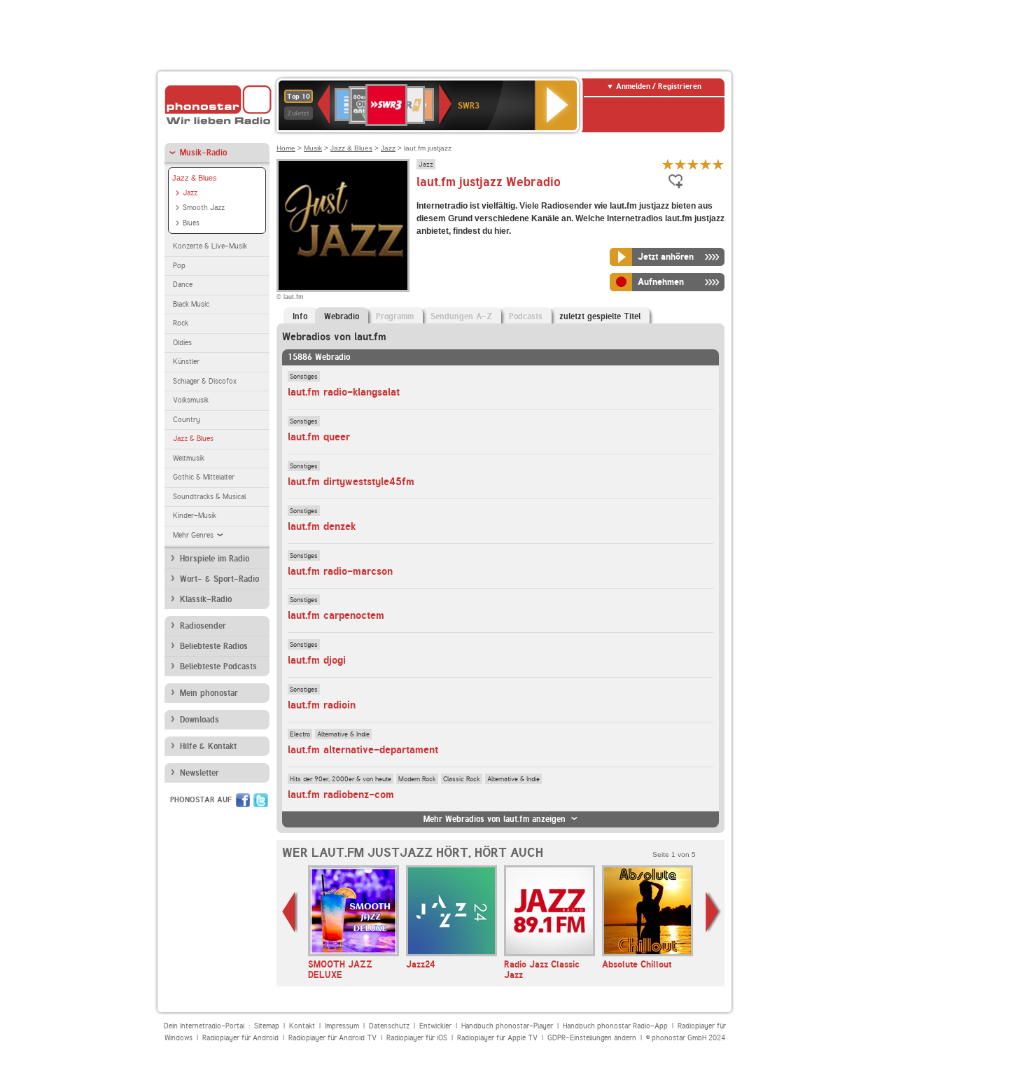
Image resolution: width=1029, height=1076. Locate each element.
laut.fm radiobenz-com (341, 794)
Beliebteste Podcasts (218, 666)
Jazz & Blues (194, 178)
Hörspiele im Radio (214, 559)
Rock (180, 323)
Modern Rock (417, 778)
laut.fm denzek (322, 526)
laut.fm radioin (322, 705)
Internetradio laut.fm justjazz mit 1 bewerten (668, 164)
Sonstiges (304, 376)
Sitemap (266, 1025)
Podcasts (525, 316)
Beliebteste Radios (214, 646)
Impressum (342, 1025)
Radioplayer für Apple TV (497, 1037)
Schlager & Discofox (205, 381)
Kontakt (302, 1025)
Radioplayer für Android (240, 1037)
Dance (182, 284)
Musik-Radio (203, 153)
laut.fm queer (319, 437)
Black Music (191, 304)
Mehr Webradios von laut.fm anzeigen (495, 819)
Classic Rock (461, 778)
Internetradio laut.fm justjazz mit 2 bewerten (680, 164)
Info (300, 316)
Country (186, 419)
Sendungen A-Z (461, 316)
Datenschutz (389, 1025)
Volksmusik (191, 400)
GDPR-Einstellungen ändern (591, 1037)
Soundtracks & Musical (209, 496)
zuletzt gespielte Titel (599, 316)
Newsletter (199, 773)
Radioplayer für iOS (416, 1037)
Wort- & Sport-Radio (219, 579)
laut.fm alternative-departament (363, 749)
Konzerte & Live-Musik (210, 246)
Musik (313, 148)
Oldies (182, 342)
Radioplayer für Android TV (332, 1037)
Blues (191, 223)
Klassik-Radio (206, 599)
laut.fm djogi (317, 660)
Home (285, 148)
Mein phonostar (209, 693)
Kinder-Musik (194, 515)
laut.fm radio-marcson (340, 571)
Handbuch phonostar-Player (507, 1025)
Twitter (260, 800)
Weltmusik (188, 458)
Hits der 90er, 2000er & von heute (340, 778)
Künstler (186, 361)
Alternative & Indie (343, 733)
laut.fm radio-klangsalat (344, 392)
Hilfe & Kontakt (208, 746)
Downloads (199, 720)
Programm (395, 316)
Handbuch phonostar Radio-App (615, 1025)
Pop (179, 265)
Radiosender (203, 626)
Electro (300, 733)
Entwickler (435, 1025)
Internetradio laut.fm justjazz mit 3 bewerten (693, 164)
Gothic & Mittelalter (203, 477)
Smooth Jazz (204, 207)
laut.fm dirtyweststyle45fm (351, 481)
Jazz (190, 192)
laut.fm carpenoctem (336, 615)
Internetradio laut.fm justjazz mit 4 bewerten (705, 164)
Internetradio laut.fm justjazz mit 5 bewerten (718, 164)
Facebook (243, 800)
